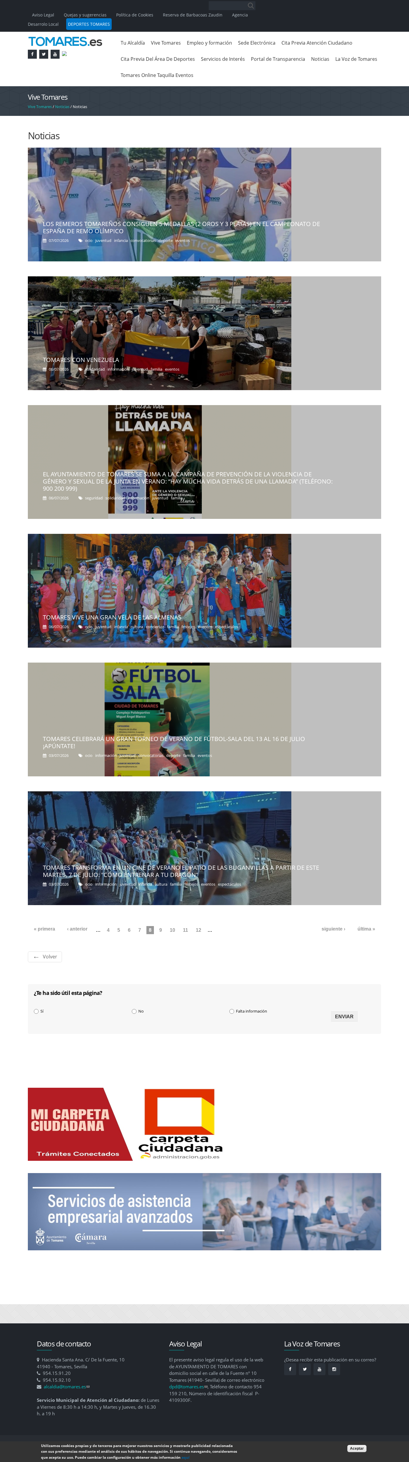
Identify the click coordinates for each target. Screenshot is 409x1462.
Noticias (320, 59)
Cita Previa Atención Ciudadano (316, 43)
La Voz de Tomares (356, 59)
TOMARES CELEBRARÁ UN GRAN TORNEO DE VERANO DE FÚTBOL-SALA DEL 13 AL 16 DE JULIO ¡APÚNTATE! (174, 742)
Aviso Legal (43, 15)
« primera (44, 928)
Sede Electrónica (256, 43)
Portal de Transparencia (278, 59)
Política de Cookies (134, 15)
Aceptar (357, 1448)
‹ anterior (77, 928)
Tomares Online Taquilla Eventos (157, 75)
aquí (185, 1457)
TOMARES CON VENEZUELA (81, 360)
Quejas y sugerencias (85, 15)
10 (172, 930)
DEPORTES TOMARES (89, 24)
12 (198, 930)
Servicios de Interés (223, 59)
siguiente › (333, 928)
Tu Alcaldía (133, 43)
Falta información (251, 1011)
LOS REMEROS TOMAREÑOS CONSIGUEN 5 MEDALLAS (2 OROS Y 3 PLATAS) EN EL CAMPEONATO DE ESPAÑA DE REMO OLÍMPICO (181, 227)
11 (185, 930)
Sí (41, 1011)
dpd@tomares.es (188, 1387)
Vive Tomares (166, 43)
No (141, 1011)
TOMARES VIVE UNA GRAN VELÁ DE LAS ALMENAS (112, 617)
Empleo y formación (209, 43)
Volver (50, 956)
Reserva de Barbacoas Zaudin (192, 15)
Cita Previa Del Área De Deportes (158, 59)
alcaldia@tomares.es (67, 1387)
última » (366, 928)
